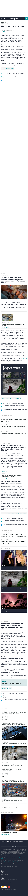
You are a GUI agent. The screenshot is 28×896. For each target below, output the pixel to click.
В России (3, 22)
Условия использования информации (8, 889)
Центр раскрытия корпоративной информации (9, 879)
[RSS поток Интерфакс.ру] (8, 882)
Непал (3, 398)
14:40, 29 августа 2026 (5, 275)
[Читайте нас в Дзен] (2, 882)
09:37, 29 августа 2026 (5, 621)
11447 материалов (5, 834)
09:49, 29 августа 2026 (5, 443)
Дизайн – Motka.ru (4, 892)
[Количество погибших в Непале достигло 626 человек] (7, 320)
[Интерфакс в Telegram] (4, 882)
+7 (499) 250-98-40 (6, 861)
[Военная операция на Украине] (14, 830)
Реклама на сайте (4, 842)
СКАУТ (2, 870)
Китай (7, 398)
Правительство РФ (6, 191)
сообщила (6, 107)
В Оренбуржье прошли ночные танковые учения (14, 31)
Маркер (2, 871)
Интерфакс (14, 18)
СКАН (2, 877)
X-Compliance (3, 869)
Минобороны (5, 688)
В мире (3, 274)
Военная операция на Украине (16, 620)
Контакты (3, 841)
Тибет (11, 398)
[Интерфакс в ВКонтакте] (6, 882)
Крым (3, 68)
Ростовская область (9, 513)
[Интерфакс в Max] (10, 882)
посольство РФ (17, 398)
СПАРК (2, 867)
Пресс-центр (15, 841)
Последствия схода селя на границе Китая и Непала (13, 368)
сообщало (24, 358)
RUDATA (2, 878)
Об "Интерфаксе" (9, 841)
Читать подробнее (13, 326)
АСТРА (2, 872)
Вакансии (21, 841)
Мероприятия (11, 842)
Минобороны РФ (10, 68)
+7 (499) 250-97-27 (15, 861)
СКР (2, 513)
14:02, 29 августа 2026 (5, 90)
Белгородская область (21, 513)
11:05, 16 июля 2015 (4, 23)
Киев (10, 688)
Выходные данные (4, 890)
